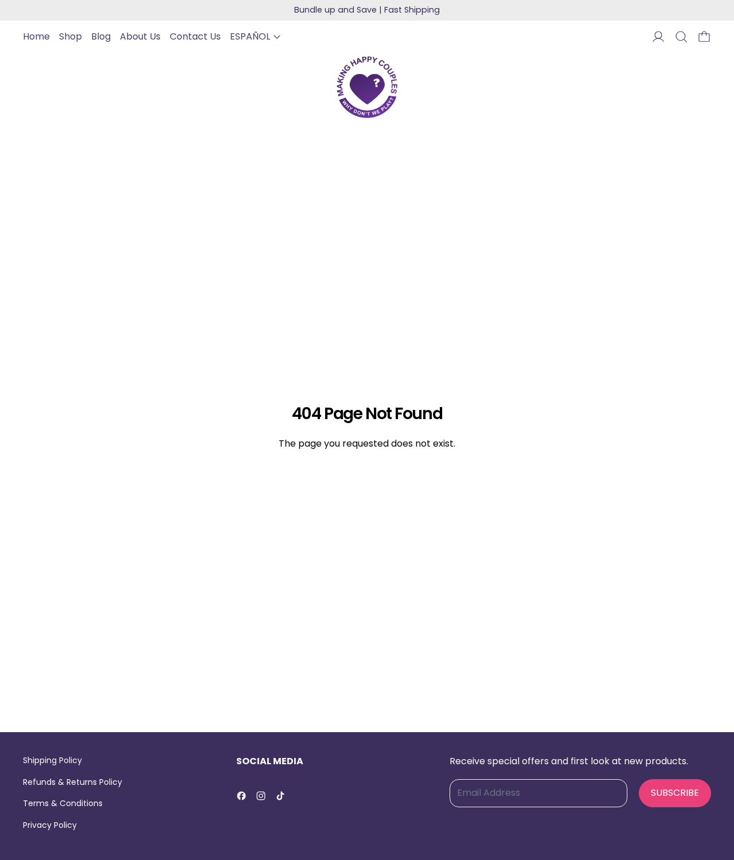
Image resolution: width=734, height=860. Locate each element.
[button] (681, 37)
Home (36, 36)
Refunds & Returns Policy (72, 782)
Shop (70, 36)
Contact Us (195, 36)
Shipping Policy (52, 760)
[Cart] (704, 37)
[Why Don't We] (367, 87)
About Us (140, 36)
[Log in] (658, 37)
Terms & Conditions (63, 803)
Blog (101, 36)
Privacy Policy (50, 825)
